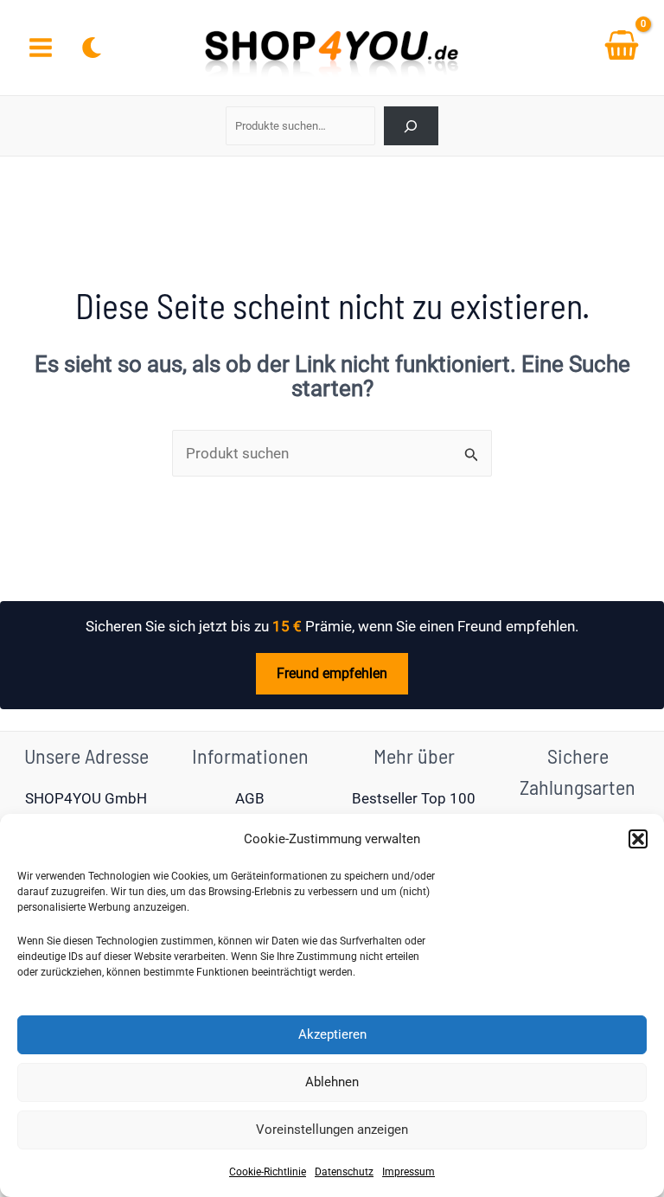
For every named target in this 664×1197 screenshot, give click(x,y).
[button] (638, 839)
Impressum (408, 1172)
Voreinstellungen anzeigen (332, 1129)
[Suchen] (411, 125)
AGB (250, 798)
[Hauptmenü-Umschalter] (40, 47)
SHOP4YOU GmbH (86, 798)
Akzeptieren (332, 1034)
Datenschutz (344, 1172)
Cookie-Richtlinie (267, 1172)
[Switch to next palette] (91, 47)
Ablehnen (332, 1082)
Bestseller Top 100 (414, 798)
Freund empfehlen (332, 673)
